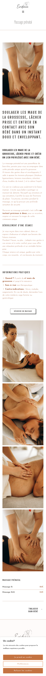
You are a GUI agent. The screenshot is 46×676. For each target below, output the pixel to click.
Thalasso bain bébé (33, 610)
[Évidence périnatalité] (23, 5)
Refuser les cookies (23, 671)
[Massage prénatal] (23, 73)
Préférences (23, 664)
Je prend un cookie (23, 657)
